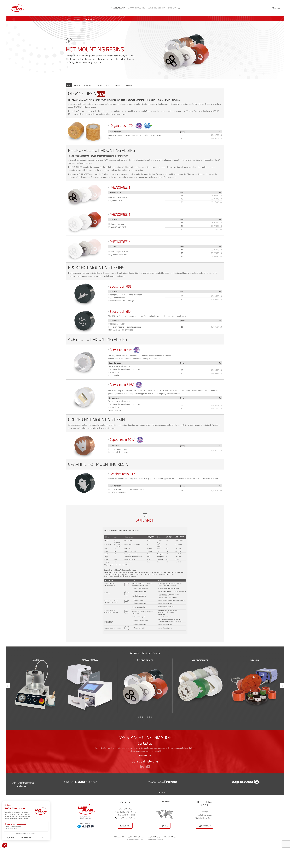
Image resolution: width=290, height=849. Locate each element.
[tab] (138, 717)
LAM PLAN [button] (172, 7)
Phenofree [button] (89, 85)
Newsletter (119, 836)
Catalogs (204, 811)
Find (166, 825)
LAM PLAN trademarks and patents (23, 784)
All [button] (68, 85)
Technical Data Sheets (204, 818)
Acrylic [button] (109, 85)
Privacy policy (169, 836)
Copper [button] (118, 85)
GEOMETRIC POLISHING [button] (156, 7)
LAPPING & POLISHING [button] (136, 7)
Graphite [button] (129, 85)
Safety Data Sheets (204, 814)
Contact (126, 825)
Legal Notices (154, 836)
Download (205, 825)
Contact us (146, 755)
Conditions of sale (136, 836)
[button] (179, 8)
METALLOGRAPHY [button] (118, 7)
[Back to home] (17, 8)
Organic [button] (77, 85)
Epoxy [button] (99, 85)
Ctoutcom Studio (158, 839)
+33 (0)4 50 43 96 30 (126, 817)
